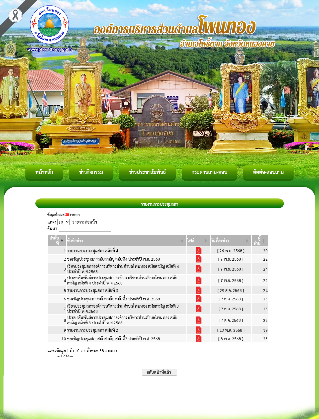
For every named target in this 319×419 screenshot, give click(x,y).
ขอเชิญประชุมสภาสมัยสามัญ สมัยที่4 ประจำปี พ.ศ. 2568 (113, 259)
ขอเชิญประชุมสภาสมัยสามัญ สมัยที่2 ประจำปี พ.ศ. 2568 (113, 338)
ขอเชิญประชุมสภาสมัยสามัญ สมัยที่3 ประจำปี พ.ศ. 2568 (113, 298)
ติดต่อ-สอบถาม (268, 172)
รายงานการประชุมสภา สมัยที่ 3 (92, 290)
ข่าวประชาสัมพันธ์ (147, 172)
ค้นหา (52, 228)
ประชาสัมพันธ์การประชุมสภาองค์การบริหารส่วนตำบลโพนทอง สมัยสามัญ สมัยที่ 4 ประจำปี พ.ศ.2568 (122, 280)
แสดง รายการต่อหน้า (72, 222)
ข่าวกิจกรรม (91, 172)
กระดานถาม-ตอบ (209, 172)
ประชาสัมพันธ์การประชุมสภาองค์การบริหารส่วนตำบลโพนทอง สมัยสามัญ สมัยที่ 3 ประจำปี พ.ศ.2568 (122, 320)
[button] (75, 240)
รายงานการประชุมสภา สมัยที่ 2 (92, 330)
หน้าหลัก (44, 172)
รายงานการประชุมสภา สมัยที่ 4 (92, 250)
